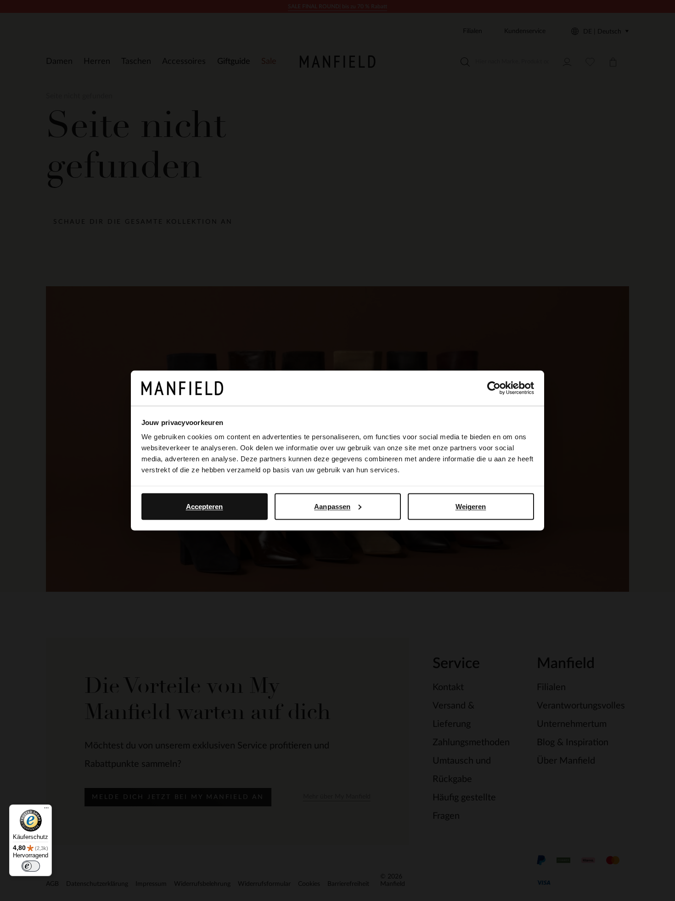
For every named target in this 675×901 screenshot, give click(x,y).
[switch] (31, 866)
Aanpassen (332, 506)
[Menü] (46, 810)
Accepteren (204, 506)
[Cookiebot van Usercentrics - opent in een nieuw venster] (494, 388)
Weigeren (471, 506)
